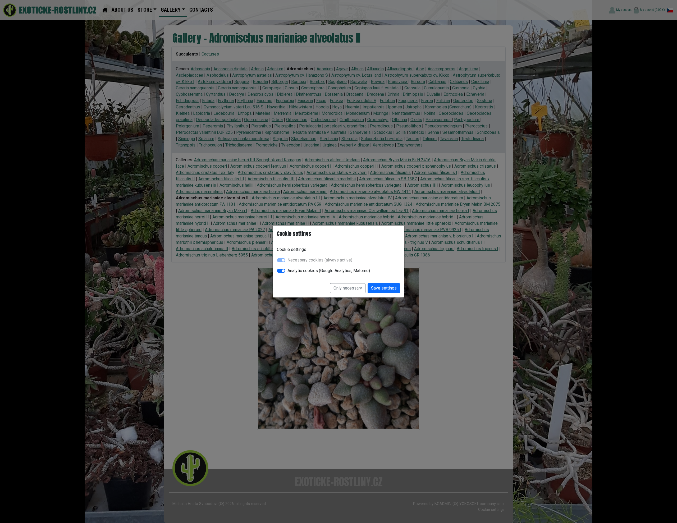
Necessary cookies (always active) (319, 260)
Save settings (384, 288)
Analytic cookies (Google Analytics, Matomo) (328, 270)
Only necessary (347, 288)
